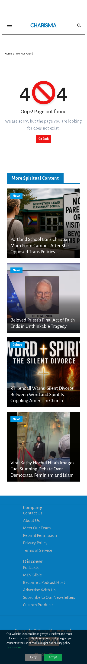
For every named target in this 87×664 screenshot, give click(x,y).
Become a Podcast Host (44, 582)
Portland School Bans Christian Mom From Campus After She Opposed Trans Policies (40, 245)
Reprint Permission (40, 535)
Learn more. (13, 647)
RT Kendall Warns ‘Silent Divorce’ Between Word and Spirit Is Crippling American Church (42, 394)
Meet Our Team (37, 528)
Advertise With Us (39, 590)
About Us (31, 520)
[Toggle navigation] (10, 25)
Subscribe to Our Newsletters (49, 597)
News (16, 196)
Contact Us (32, 513)
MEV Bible (32, 575)
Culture (18, 344)
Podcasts (31, 567)
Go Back (44, 138)
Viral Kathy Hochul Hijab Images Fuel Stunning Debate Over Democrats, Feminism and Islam (42, 469)
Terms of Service (37, 550)
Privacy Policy (35, 543)
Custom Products (38, 604)
